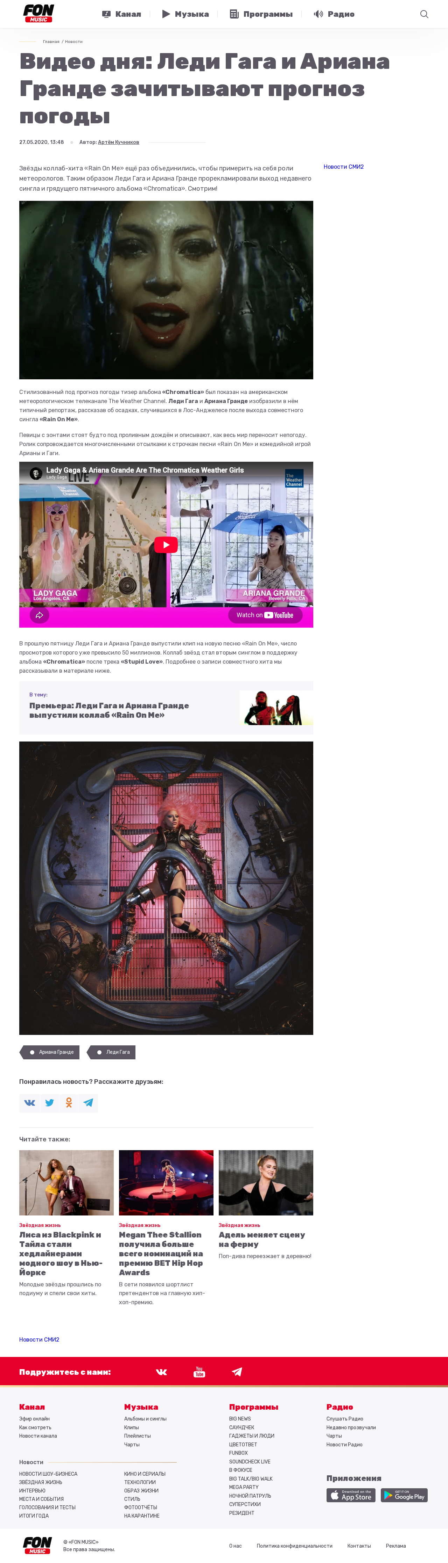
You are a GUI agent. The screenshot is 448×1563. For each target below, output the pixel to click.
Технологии (140, 1482)
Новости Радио (345, 1445)
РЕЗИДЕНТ (241, 1513)
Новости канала (38, 1436)
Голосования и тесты (47, 1508)
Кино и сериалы (145, 1474)
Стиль (132, 1499)
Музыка (141, 1407)
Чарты (132, 1445)
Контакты (359, 1546)
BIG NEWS (240, 1419)
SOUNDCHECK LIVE (250, 1462)
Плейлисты (137, 1436)
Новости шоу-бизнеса (48, 1474)
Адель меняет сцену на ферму (262, 1239)
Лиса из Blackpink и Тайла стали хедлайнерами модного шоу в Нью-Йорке (61, 1253)
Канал (32, 1407)
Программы (254, 1407)
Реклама (396, 1546)
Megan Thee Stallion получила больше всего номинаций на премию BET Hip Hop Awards (161, 1253)
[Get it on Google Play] (404, 1495)
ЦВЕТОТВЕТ (243, 1445)
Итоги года (34, 1516)
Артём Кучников (118, 142)
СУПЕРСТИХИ (245, 1504)
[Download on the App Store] (351, 1495)
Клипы (131, 1428)
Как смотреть (35, 1428)
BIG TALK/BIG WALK (251, 1479)
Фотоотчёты (140, 1508)
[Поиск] (424, 14)
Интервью (32, 1491)
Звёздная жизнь (40, 1225)
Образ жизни (141, 1491)
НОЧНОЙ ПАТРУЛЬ (250, 1496)
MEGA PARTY (244, 1487)
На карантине (142, 1516)
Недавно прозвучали (351, 1428)
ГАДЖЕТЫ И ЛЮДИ (251, 1436)
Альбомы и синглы (145, 1419)
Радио (340, 1407)
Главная (51, 41)
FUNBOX (238, 1453)
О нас (235, 1546)
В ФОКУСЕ (240, 1470)
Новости (74, 41)
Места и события (41, 1499)
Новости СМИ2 (39, 1339)
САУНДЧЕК (241, 1428)
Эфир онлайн (34, 1419)
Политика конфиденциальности (294, 1546)
